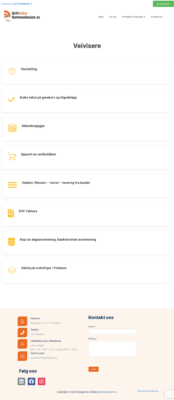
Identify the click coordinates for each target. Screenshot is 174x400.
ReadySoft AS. (109, 392)
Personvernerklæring (148, 391)
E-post (92, 326)
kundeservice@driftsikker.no (15, 3)
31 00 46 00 (26, 3)
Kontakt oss (156, 16)
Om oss (112, 16)
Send (93, 369)
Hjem (101, 16)
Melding (92, 338)
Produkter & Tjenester (132, 16)
